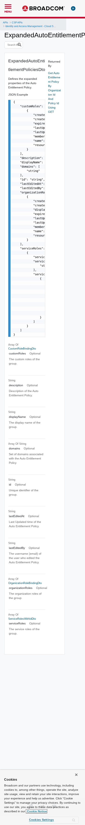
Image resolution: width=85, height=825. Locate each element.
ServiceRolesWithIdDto (22, 618)
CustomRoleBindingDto (22, 348)
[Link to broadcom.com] (43, 8)
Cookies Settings (41, 819)
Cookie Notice (36, 811)
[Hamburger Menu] (8, 6)
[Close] (76, 775)
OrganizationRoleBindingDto (25, 583)
